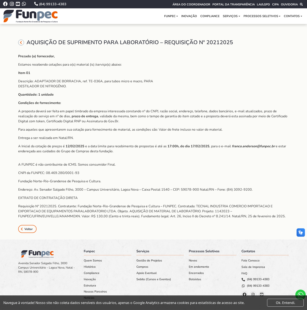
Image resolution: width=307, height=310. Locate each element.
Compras (142, 267)
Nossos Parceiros (95, 292)
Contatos (292, 16)
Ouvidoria (289, 4)
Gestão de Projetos (149, 260)
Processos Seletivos (261, 16)
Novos (193, 260)
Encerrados (196, 273)
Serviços (230, 16)
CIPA (275, 4)
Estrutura (90, 286)
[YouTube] (262, 294)
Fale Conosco (250, 260)
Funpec (170, 16)
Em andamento (199, 267)
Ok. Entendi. (285, 302)
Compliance (209, 16)
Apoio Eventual (146, 273)
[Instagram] (253, 294)
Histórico (90, 267)
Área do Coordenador (191, 4)
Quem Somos (93, 260)
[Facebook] (244, 294)
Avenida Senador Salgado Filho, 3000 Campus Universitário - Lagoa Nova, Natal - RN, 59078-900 (46, 267)
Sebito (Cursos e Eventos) (153, 279)
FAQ (244, 273)
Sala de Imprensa (253, 267)
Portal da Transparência (233, 4)
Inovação (189, 16)
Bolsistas (195, 279)
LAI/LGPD (263, 4)
